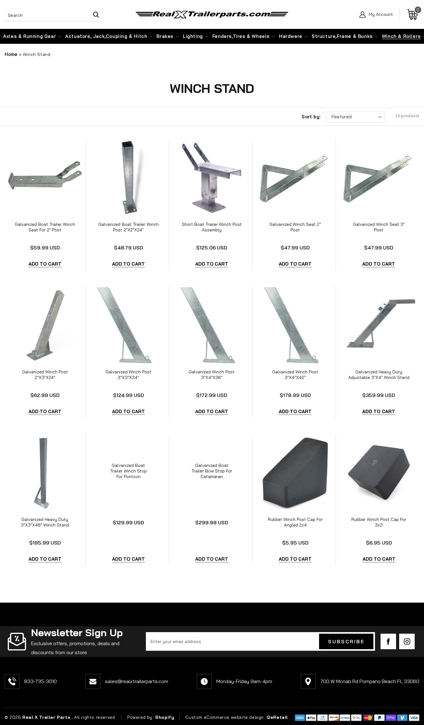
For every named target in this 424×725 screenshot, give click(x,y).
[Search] (92, 14)
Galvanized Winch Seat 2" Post (295, 227)
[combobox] (52, 14)
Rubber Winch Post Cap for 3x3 (378, 522)
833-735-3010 (40, 681)
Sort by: (311, 117)
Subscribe (346, 641)
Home (11, 54)
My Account (381, 14)
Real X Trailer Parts (46, 717)
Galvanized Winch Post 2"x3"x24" (45, 374)
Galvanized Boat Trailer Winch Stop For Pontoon (128, 471)
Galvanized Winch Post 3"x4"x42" (295, 374)
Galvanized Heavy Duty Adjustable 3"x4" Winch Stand (378, 374)
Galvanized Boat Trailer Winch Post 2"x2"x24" (128, 227)
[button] (29, 36)
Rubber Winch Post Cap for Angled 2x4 (295, 522)
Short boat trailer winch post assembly (212, 227)
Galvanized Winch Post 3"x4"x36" (212, 374)
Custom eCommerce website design (225, 717)
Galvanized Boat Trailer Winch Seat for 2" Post (45, 227)
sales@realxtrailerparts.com (136, 681)
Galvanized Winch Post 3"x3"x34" (128, 374)
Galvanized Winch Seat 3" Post (379, 227)
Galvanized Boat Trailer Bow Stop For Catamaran (212, 471)
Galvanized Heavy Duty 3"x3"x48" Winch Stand (45, 522)
